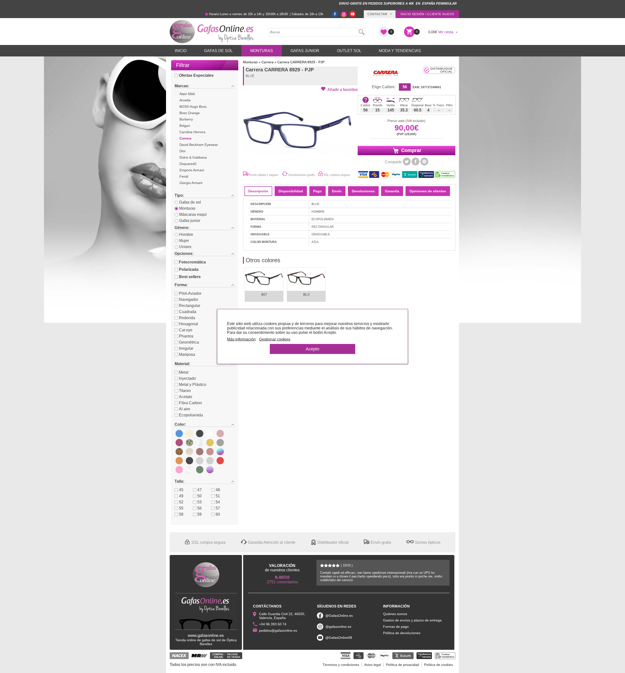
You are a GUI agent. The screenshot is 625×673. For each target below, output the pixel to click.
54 (218, 502)
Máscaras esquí (193, 214)
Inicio (181, 51)
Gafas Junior (305, 51)
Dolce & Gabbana (193, 157)
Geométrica (189, 342)
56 (199, 508)
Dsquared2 (188, 164)
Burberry (186, 119)
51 (218, 496)
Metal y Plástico (192, 384)
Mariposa (187, 354)
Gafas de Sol (218, 51)
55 (181, 508)
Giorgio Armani (190, 183)
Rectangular (189, 306)
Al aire (184, 409)
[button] (339, 89)
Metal (183, 372)
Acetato (185, 397)
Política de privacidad (402, 665)
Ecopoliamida (191, 415)
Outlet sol (349, 51)
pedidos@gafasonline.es (278, 630)
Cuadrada (187, 312)
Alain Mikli (187, 94)
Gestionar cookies (274, 339)
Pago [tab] (317, 191)
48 (218, 490)
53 (199, 502)
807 (264, 294)
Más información (241, 339)
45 (181, 490)
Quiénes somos (395, 614)
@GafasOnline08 (338, 638)
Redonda (187, 318)
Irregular (186, 348)
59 (199, 514)
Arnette (185, 100)
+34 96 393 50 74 (272, 624)
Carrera (185, 138)
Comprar (410, 150)
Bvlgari (184, 126)
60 (218, 514)
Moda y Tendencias (400, 51)
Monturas (261, 51)
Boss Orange (189, 113)
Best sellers (190, 277)
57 (218, 508)
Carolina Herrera (192, 132)
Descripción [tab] (258, 191)
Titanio (185, 391)
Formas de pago (396, 627)
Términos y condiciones (341, 665)
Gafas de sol (190, 202)
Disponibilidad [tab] (291, 191)
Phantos (186, 336)
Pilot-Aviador (190, 293)
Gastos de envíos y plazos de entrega (412, 620)
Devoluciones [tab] (363, 191)
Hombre (186, 234)
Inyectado (187, 378)
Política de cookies (438, 665)
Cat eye (185, 330)
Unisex (185, 247)
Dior (182, 151)
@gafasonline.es (338, 627)
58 (181, 514)
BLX (306, 294)
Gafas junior (189, 220)
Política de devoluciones (401, 633)
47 (199, 490)
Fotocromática (192, 262)
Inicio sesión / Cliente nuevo (427, 14)
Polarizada (188, 269)
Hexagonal (188, 324)
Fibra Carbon (190, 403)
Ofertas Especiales (196, 75)
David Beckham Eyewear (198, 145)
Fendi (183, 176)
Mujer (184, 241)
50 (199, 496)
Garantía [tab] (392, 191)
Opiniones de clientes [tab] (427, 191)
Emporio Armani (191, 170)
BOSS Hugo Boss (193, 107)
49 (181, 496)
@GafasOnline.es (339, 616)
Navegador (188, 299)
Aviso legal (372, 665)
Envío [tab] (337, 191)
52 (181, 502)
